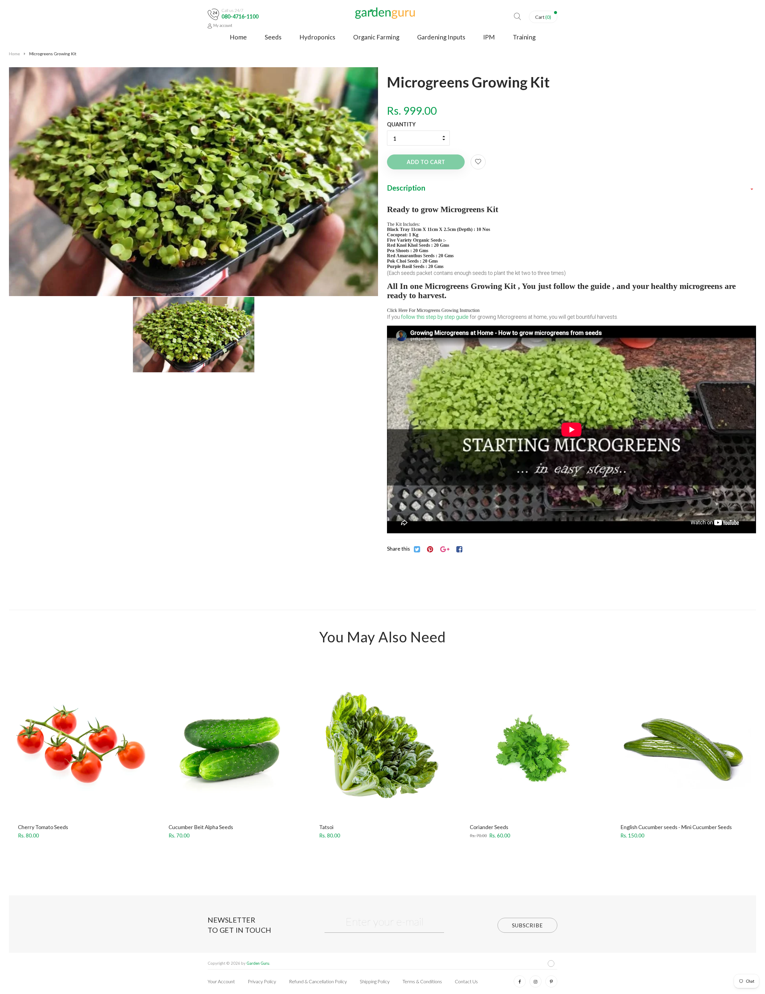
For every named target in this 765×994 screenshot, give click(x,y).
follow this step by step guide (435, 317)
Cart (543, 17)
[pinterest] (551, 981)
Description (406, 187)
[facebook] (520, 981)
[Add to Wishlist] (478, 161)
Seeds (273, 37)
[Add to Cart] (59, 757)
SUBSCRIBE (527, 925)
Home (238, 37)
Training (524, 37)
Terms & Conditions (422, 981)
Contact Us (466, 981)
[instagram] (535, 981)
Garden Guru (258, 963)
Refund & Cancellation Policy (318, 981)
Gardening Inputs (441, 37)
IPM (489, 37)
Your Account (221, 981)
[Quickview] (103, 757)
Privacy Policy (262, 981)
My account (222, 25)
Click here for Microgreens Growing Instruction (433, 310)
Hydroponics (317, 37)
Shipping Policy (375, 981)
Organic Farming (376, 37)
